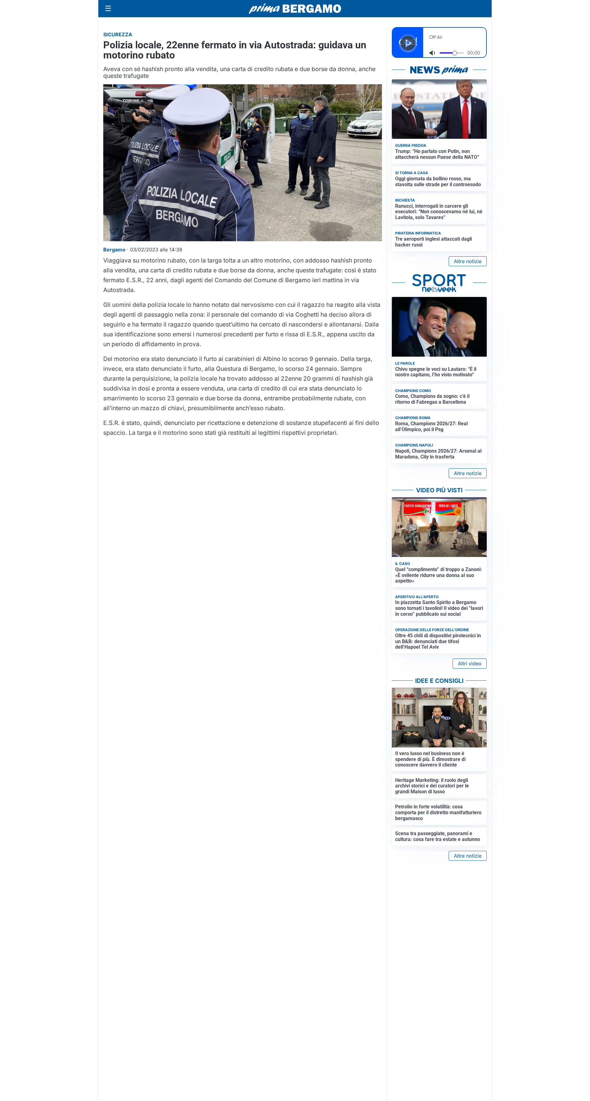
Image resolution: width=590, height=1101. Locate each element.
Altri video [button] (470, 663)
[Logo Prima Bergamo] (295, 8)
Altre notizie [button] (468, 261)
